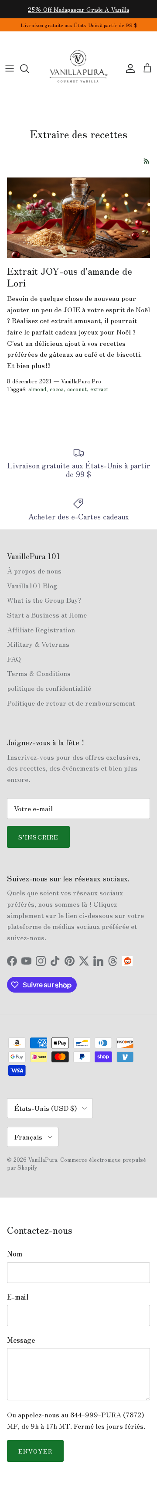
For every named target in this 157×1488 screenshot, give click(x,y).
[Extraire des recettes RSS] (146, 161)
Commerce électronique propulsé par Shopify (76, 1163)
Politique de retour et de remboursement (71, 702)
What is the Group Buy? (44, 599)
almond (37, 389)
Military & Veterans (38, 643)
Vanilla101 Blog (32, 585)
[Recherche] (28, 68)
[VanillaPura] (78, 68)
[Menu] (9, 68)
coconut (77, 389)
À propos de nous (34, 570)
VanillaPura (42, 1159)
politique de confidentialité (49, 688)
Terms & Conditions (39, 673)
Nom (14, 1253)
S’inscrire (38, 837)
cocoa (57, 389)
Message (21, 1340)
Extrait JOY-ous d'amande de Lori (69, 276)
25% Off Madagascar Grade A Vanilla (78, 9)
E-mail (17, 1296)
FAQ (14, 658)
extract (99, 389)
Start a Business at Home (47, 614)
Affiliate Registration (41, 629)
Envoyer (35, 1451)
